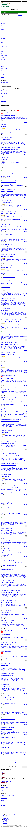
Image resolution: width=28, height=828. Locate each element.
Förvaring (3, 29)
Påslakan (2, 66)
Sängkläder (3, 790)
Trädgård (2, 70)
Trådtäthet (3, 812)
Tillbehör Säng (4, 68)
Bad (1, 18)
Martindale (3, 805)
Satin (2, 807)
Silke (2, 810)
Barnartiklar (3, 21)
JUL (1, 40)
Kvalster (2, 802)
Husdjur (2, 36)
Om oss (5, 823)
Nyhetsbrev (5, 815)
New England (4, 98)
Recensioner (6, 821)
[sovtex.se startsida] (5, 6)
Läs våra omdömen (5, 90)
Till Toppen (25, 766)
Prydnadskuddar (4, 61)
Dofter (2, 25)
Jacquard (3, 800)
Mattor (2, 53)
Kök (1, 49)
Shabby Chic (3, 101)
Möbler (2, 57)
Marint (2, 96)
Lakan (2, 51)
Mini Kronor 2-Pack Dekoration (7, 776)
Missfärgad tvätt (4, 787)
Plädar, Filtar (3, 59)
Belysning (3, 23)
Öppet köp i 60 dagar (18, 1)
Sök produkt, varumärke (6, 14)
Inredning (3, 38)
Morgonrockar (4, 55)
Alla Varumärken (4, 82)
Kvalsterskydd (4, 46)
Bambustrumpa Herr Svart (6, 781)
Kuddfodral (3, 44)
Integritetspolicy (6, 819)
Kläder (2, 42)
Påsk (2, 64)
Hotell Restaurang (4, 33)
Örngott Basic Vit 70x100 (6, 772)
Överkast (2, 77)
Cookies (5, 820)
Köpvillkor (5, 818)
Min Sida (2, 10)
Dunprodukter (4, 798)
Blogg (14, 814)
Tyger (2, 72)
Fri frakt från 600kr (8, 1)
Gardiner (2, 31)
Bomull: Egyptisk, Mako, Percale (8, 795)
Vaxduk (2, 74)
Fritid (2, 27)
